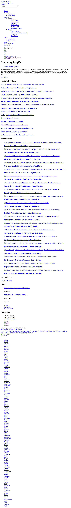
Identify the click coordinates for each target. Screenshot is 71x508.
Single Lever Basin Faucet (26, 332)
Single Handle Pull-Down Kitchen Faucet (12, 331)
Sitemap (11, 329)
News (5, 37)
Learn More (4, 77)
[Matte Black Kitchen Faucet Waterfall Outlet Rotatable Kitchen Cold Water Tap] (26, 203)
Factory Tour (11, 15)
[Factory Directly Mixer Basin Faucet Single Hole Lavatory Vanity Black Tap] (22, 84)
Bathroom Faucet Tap (49, 331)
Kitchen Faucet (15, 25)
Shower (10, 29)
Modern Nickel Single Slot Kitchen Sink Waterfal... (19, 108)
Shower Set (14, 34)
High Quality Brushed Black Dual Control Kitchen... (23, 193)
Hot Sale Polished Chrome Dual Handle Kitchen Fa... (23, 273)
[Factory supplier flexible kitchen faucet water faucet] (15, 111)
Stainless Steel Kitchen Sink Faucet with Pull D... (21, 226)
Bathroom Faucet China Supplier (33, 331)
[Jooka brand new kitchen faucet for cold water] (14, 131)
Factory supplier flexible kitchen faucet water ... (17, 115)
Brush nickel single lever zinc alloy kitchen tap (17, 128)
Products (6, 17)
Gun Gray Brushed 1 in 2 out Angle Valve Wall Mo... (23, 166)
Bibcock (13, 23)
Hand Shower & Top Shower (19, 32)
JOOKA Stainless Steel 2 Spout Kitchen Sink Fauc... (19, 95)
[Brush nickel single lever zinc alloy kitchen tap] (14, 125)
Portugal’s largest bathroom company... (15, 294)
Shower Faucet (15, 26)
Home (6, 11)
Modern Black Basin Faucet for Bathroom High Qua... (23, 233)
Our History (11, 14)
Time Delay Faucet (16, 28)
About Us (7, 12)
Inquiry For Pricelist (6, 280)
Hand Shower (15, 31)
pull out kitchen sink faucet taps (12, 121)
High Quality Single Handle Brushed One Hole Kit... (22, 199)
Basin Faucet (14, 22)
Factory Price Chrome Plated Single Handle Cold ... (22, 146)
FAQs (5, 42)
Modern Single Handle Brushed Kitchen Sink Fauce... (20, 101)
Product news (11, 39)
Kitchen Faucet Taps (61, 331)
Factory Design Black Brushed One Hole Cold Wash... (23, 246)
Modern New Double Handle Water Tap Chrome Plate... (24, 179)
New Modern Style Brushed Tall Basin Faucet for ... (22, 253)
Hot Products (4, 329)
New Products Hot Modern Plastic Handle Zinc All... (22, 152)
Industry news (11, 40)
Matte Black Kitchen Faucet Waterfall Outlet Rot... (22, 206)
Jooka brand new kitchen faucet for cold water (17, 135)
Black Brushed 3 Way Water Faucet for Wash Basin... (23, 159)
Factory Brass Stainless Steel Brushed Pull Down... (22, 220)
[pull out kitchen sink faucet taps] (10, 118)
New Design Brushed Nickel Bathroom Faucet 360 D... (23, 186)
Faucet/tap (10, 18)
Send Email (4, 336)
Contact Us (7, 45)
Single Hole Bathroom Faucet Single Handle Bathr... (22, 240)
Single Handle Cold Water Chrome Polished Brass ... (22, 260)
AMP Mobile (18, 329)
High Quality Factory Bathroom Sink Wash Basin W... (23, 267)
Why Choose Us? (9, 43)
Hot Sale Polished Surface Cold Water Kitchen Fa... (22, 213)
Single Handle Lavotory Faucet (9, 332)
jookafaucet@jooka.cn (10, 319)
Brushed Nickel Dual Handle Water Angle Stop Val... (23, 173)
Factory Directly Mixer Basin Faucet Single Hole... (18, 88)
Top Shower (14, 36)
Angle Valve (14, 20)
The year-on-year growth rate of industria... (17, 288)
